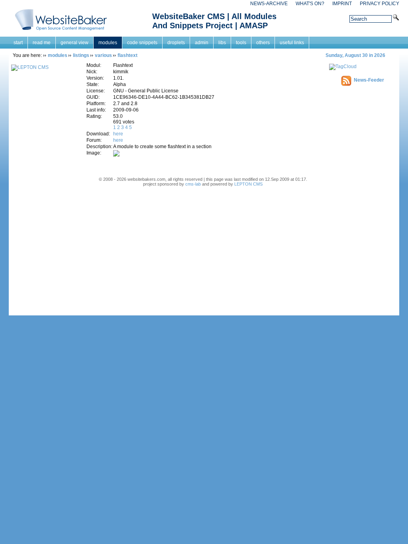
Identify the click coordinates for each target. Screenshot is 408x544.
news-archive (269, 3)
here (118, 134)
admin (201, 42)
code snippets (142, 42)
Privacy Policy (379, 3)
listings (81, 55)
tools (241, 42)
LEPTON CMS (248, 184)
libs (222, 42)
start (18, 42)
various (103, 55)
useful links (292, 42)
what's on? (310, 3)
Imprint (342, 3)
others (263, 42)
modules (107, 42)
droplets (176, 42)
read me (42, 42)
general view (74, 42)
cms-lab (193, 184)
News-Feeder (369, 80)
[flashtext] (116, 155)
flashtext (127, 55)
